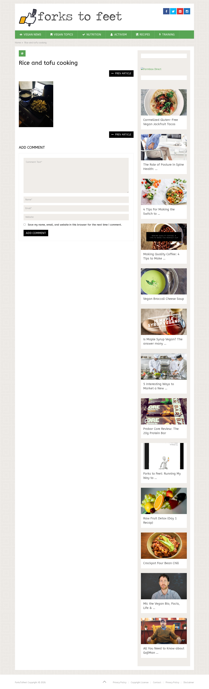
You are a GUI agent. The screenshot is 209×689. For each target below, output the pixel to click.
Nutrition (93, 34)
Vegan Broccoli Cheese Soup (163, 299)
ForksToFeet (21, 682)
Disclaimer (189, 682)
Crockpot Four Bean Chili (161, 563)
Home (18, 42)
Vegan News (32, 34)
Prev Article (122, 73)
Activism (120, 34)
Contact (157, 682)
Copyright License (140, 682)
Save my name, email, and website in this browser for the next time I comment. (75, 224)
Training (168, 34)
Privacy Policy (119, 682)
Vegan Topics (63, 34)
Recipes (144, 34)
